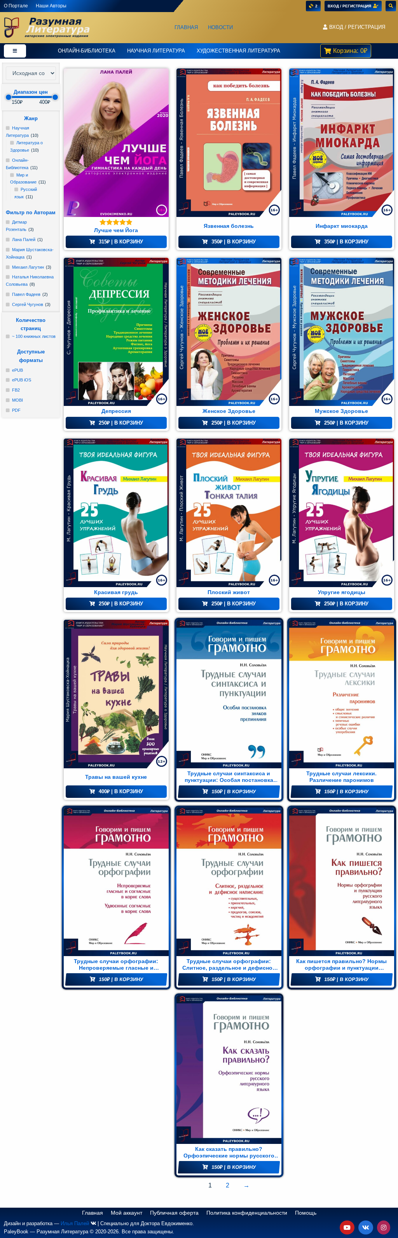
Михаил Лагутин (28, 267)
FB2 (16, 390)
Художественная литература (238, 51)
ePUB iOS (21, 380)
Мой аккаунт (126, 1213)
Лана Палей (23, 239)
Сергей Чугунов (27, 304)
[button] (353, 27)
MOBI (17, 400)
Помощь (305, 1213)
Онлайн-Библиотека (86, 51)
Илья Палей (75, 1223)
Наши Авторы (51, 6)
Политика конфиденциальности (246, 1213)
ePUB (17, 370)
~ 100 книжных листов (34, 336)
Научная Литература (156, 51)
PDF (16, 410)
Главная (186, 27)
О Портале (16, 6)
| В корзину (121, 242)
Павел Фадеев (26, 294)
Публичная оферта (174, 1213)
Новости (220, 27)
